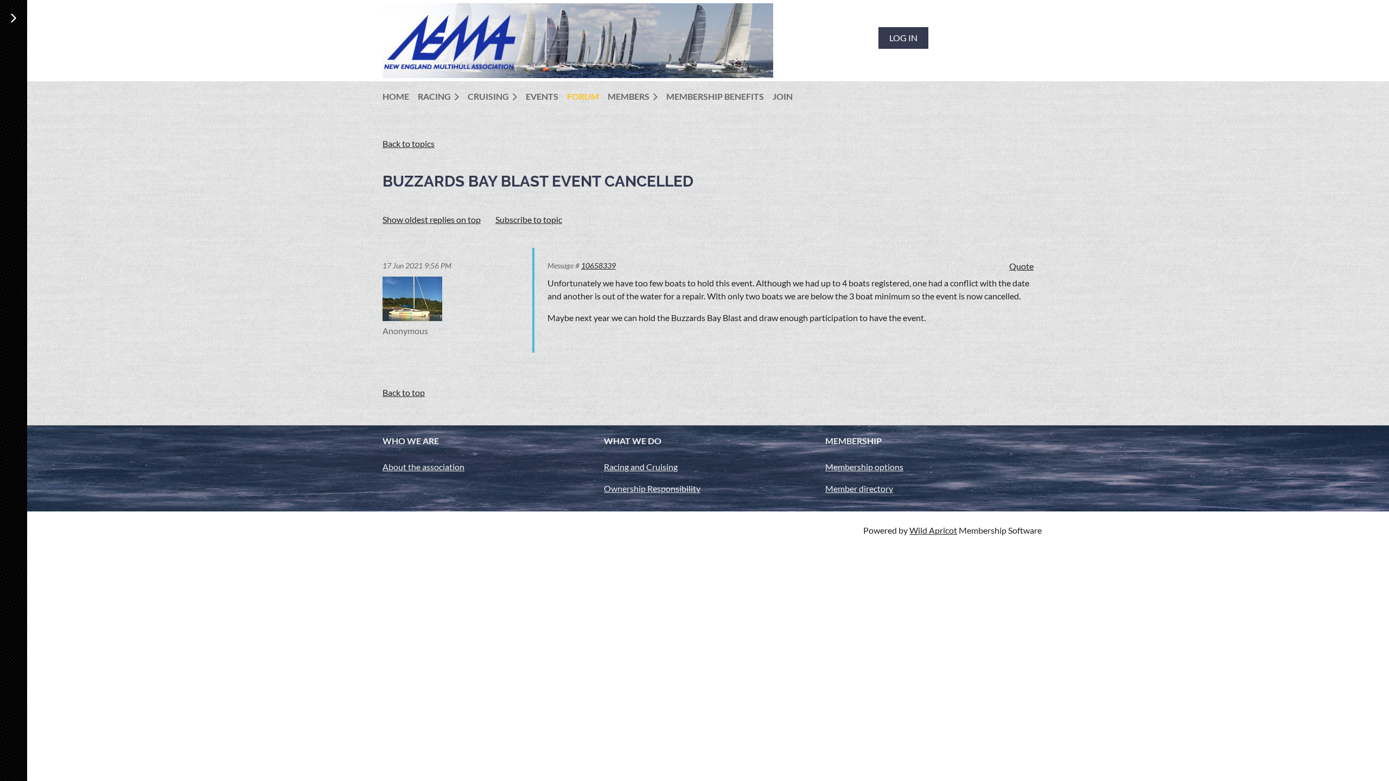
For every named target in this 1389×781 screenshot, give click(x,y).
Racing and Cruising (641, 467)
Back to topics (409, 143)
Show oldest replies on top (432, 219)
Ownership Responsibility (652, 488)
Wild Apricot (933, 530)
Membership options (864, 467)
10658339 (598, 265)
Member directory (859, 488)
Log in (903, 38)
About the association (423, 467)
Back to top (404, 392)
